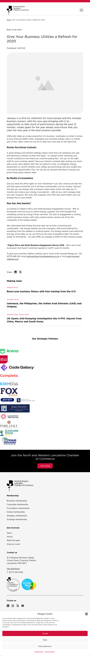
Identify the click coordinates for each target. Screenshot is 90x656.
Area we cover (13, 544)
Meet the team (13, 540)
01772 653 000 (16, 572)
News (9, 533)
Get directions (13, 568)
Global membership (16, 512)
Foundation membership (18, 508)
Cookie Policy (39, 652)
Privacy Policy (50, 652)
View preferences (45, 646)
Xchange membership (17, 519)
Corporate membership (17, 504)
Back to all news (14, 29)
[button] (86, 614)
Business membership (17, 500)
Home (9, 20)
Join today (45, 466)
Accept (45, 633)
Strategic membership (17, 515)
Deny (45, 640)
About (10, 536)
